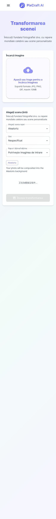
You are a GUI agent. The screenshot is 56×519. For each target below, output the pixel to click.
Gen (10, 136)
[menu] (8, 5)
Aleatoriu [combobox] (13, 128)
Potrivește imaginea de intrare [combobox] (25, 152)
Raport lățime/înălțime (17, 148)
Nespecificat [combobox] (15, 140)
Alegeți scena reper (16, 124)
